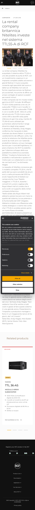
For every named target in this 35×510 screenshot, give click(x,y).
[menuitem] (17, 505)
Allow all (17, 278)
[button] (9, 68)
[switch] (30, 254)
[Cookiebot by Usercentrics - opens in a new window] (21, 218)
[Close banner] (32, 218)
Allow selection (17, 284)
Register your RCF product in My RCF (17, 447)
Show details (25, 273)
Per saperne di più (12, 420)
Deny (17, 290)
